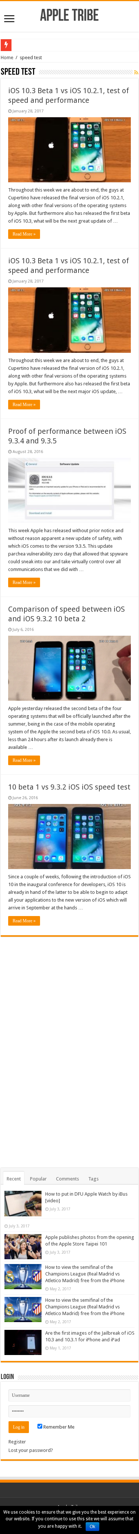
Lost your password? (31, 1450)
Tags (93, 1179)
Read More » (24, 234)
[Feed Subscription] (136, 72)
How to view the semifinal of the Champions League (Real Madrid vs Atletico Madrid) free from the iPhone (85, 1273)
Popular (38, 1179)
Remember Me (58, 1427)
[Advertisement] (69, 1048)
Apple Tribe (69, 16)
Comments (67, 1179)
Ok (92, 1526)
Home (7, 57)
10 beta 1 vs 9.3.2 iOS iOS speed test (69, 787)
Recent (14, 1179)
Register (17, 1442)
